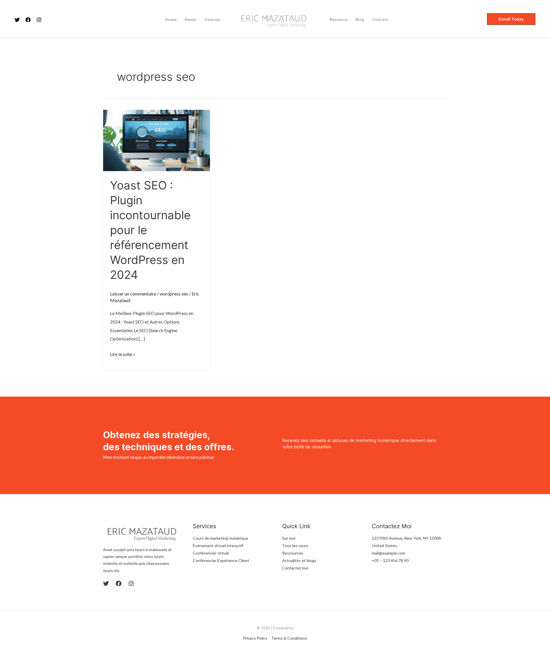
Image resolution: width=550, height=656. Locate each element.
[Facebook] (28, 19)
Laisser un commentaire (133, 293)
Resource (338, 19)
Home (170, 19)
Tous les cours (295, 545)
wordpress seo (174, 293)
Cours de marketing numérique (220, 538)
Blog (359, 19)
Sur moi (288, 538)
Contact (380, 19)
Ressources (292, 553)
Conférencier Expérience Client (221, 560)
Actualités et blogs (299, 560)
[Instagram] (39, 19)
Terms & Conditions (289, 638)
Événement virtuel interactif (218, 545)
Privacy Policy (255, 638)
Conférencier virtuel (211, 553)
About (190, 19)
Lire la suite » (122, 353)
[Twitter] (17, 19)
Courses (212, 19)
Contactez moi (295, 567)
